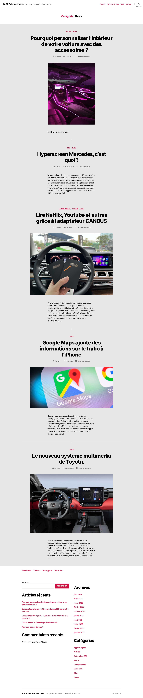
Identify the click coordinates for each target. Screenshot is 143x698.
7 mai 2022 (69, 361)
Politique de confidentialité (54, 693)
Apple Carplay (65, 208)
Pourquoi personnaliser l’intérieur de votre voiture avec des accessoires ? (71, 44)
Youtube (58, 570)
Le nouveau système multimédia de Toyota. (71, 458)
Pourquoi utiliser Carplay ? (32, 627)
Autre (76, 660)
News (75, 31)
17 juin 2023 (69, 56)
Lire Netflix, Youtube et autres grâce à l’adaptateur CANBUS (71, 218)
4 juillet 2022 (69, 227)
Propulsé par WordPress (73, 693)
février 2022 (79, 628)
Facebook (26, 570)
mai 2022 (78, 620)
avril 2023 (78, 599)
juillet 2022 (78, 616)
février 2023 (79, 607)
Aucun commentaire (84, 56)
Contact (128, 4)
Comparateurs (80, 665)
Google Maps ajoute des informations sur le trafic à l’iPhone (71, 348)
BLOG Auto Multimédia (13, 4)
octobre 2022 (79, 611)
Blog (122, 4)
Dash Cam (78, 669)
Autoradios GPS (80, 656)
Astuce (69, 31)
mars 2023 (78, 603)
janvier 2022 (79, 633)
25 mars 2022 (69, 468)
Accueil (102, 4)
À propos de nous (113, 4)
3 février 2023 (69, 166)
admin (59, 56)
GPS (68, 147)
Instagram (47, 570)
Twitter (37, 570)
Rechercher (25, 582)
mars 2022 (78, 624)
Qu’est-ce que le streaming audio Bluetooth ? (40, 623)
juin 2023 (78, 594)
